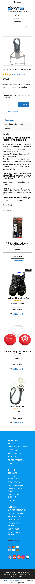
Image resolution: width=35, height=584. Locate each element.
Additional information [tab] (14, 124)
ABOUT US (12, 457)
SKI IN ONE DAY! (14, 520)
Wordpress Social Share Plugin (13, 580)
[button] (28, 40)
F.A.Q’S (10, 444)
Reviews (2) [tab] (9, 128)
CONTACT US (13, 473)
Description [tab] (9, 120)
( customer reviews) (19, 74)
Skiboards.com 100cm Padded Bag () (17, 96)
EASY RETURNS (14, 482)
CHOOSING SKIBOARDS (17, 510)
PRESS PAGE (13, 450)
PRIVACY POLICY (14, 453)
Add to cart (23, 105)
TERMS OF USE (14, 463)
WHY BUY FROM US (16, 460)
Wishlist (17, 22)
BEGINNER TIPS (14, 517)
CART (17, 16)
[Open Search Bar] (26, 27)
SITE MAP (11, 500)
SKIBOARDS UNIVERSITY (17, 447)
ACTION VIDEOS (14, 529)
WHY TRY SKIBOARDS (16, 513)
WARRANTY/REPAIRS (16, 485)
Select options (17, 256)
